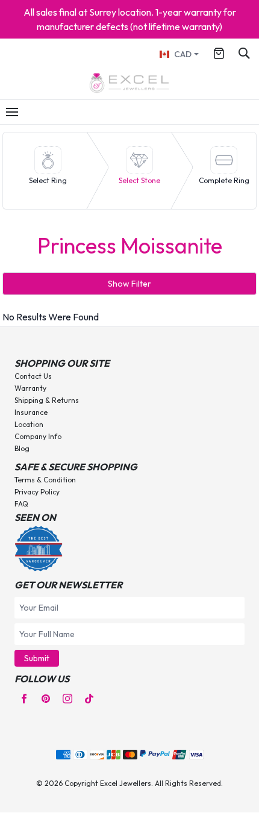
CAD (183, 54)
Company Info (37, 436)
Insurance (31, 412)
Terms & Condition (45, 479)
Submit (36, 658)
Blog (22, 448)
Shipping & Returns (46, 400)
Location (28, 424)
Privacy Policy (37, 491)
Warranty (30, 388)
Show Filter (129, 283)
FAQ (21, 503)
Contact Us (33, 376)
